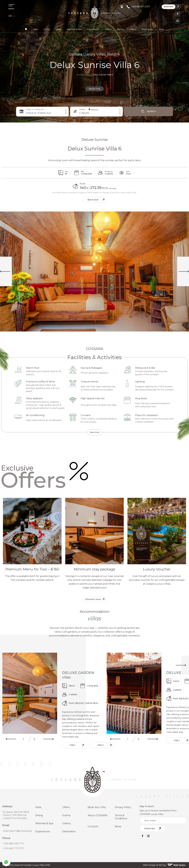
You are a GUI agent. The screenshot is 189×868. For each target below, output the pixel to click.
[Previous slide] (11, 739)
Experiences (93, 29)
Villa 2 (100, 745)
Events (120, 29)
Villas (35, 29)
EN (10, 16)
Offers (108, 29)
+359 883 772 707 (13, 848)
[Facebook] (177, 14)
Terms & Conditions (121, 817)
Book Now (93, 199)
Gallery (132, 29)
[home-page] (26, 29)
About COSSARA (97, 815)
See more (94, 432)
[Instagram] (177, 21)
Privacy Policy (123, 807)
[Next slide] (48, 739)
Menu (58, 29)
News (118, 826)
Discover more (93, 599)
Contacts (93, 826)
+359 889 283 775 (13, 843)
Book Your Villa (97, 807)
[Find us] (121, 6)
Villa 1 (72, 745)
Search (151, 111)
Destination (147, 29)
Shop (161, 29)
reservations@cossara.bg (17, 830)
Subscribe (149, 828)
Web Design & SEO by (154, 865)
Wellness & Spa (74, 29)
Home (79, 74)
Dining (47, 29)
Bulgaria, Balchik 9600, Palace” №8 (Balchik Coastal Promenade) (16, 815)
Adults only (94, 109)
